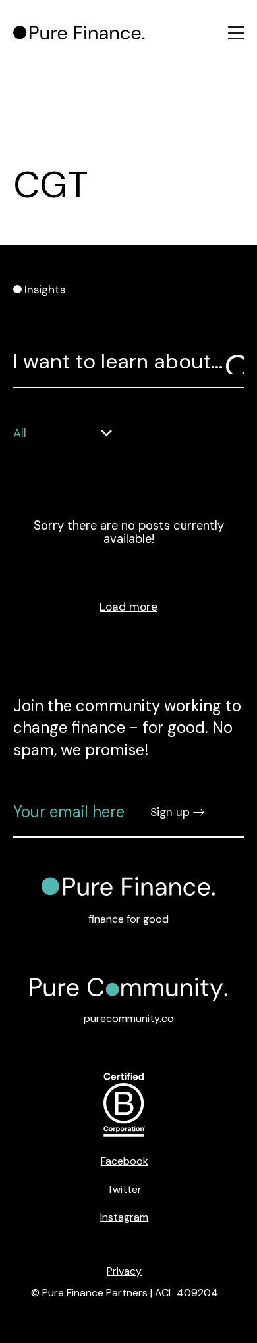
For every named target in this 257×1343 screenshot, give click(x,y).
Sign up (170, 812)
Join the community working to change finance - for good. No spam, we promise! (127, 728)
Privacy (124, 1271)
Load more (128, 606)
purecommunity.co (129, 1018)
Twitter (124, 1189)
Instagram (124, 1217)
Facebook (124, 1161)
